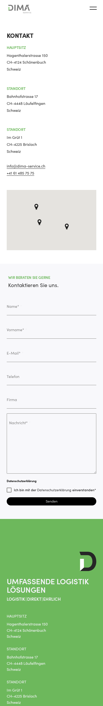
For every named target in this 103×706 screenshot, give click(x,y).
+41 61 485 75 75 (20, 172)
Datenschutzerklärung (54, 490)
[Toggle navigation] (93, 9)
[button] (36, 204)
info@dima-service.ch (26, 165)
